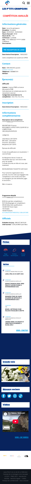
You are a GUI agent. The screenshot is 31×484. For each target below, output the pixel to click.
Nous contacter (24, 480)
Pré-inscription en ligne (14, 50)
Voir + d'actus (22, 330)
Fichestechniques (14, 254)
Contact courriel (7, 70)
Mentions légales (15, 478)
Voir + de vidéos (22, 437)
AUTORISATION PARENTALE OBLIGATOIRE (15, 212)
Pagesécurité (5, 254)
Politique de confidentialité (10, 480)
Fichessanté (23, 254)
